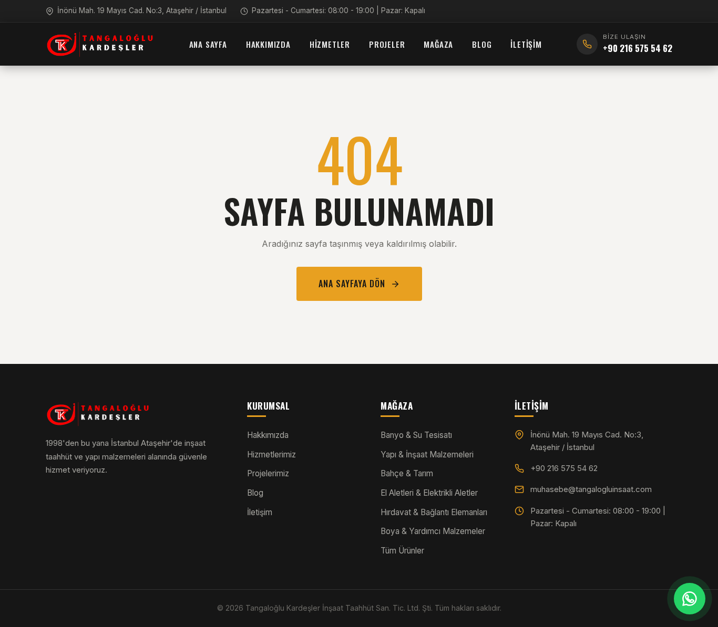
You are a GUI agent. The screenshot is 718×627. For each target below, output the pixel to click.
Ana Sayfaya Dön (352, 283)
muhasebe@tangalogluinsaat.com (591, 489)
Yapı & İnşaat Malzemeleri (427, 454)
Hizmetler (330, 44)
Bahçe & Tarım (407, 473)
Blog (481, 44)
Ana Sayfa (208, 44)
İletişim (525, 44)
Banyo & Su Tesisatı (416, 435)
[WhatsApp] (689, 598)
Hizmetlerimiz (271, 454)
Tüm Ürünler (402, 551)
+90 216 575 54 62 (564, 468)
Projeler (387, 44)
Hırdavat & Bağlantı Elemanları (434, 512)
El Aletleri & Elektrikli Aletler (429, 493)
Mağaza (438, 44)
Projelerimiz (268, 473)
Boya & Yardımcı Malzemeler (433, 531)
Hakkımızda (268, 44)
